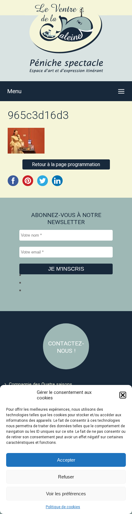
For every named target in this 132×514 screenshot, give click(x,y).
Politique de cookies (63, 507)
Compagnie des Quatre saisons (40, 384)
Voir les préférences (66, 493)
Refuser (66, 476)
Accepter (66, 460)
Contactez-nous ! (66, 347)
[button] (123, 395)
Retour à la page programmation (66, 164)
